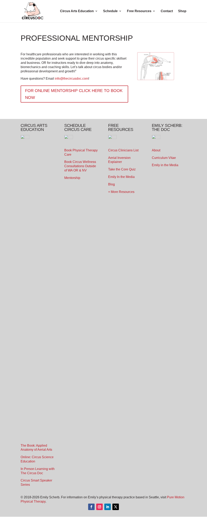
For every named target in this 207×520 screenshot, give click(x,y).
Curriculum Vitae (164, 157)
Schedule (110, 11)
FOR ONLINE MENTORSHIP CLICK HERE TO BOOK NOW (74, 94)
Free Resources (139, 11)
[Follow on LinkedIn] (107, 507)
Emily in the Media (165, 165)
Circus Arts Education (77, 11)
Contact (167, 11)
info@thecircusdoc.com (71, 78)
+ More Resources (121, 192)
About (156, 150)
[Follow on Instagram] (99, 507)
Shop (182, 11)
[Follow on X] (115, 507)
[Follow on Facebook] (91, 507)
